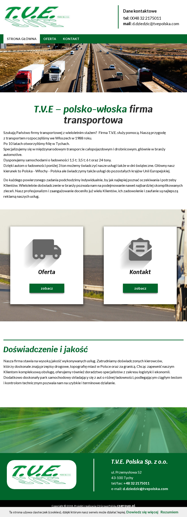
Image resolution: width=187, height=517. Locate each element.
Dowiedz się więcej (142, 512)
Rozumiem (169, 512)
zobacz (47, 288)
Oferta (49, 39)
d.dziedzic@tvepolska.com (155, 23)
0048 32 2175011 (145, 18)
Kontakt (71, 39)
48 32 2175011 (138, 483)
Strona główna (21, 39)
